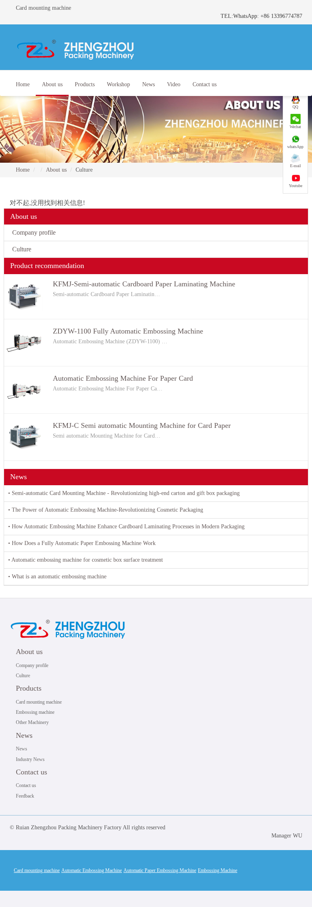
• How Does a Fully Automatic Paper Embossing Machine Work (82, 543)
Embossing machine (35, 712)
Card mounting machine (39, 702)
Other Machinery (32, 722)
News (24, 735)
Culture (21, 249)
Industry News (30, 759)
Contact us (31, 772)
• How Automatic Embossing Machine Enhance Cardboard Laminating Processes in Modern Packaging (126, 526)
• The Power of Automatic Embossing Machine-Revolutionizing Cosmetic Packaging (105, 510)
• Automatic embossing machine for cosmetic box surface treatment (85, 560)
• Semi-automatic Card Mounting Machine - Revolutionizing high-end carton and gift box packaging (124, 493)
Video (173, 84)
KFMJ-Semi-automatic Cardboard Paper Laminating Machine (144, 284)
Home (23, 84)
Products (28, 688)
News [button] (148, 84)
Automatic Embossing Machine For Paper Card (123, 378)
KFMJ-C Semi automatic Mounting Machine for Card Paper (142, 425)
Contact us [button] (205, 84)
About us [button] (52, 84)
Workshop (118, 84)
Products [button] (85, 84)
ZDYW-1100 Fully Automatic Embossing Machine (128, 331)
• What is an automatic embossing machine (57, 576)
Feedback (25, 796)
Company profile (34, 232)
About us (56, 170)
